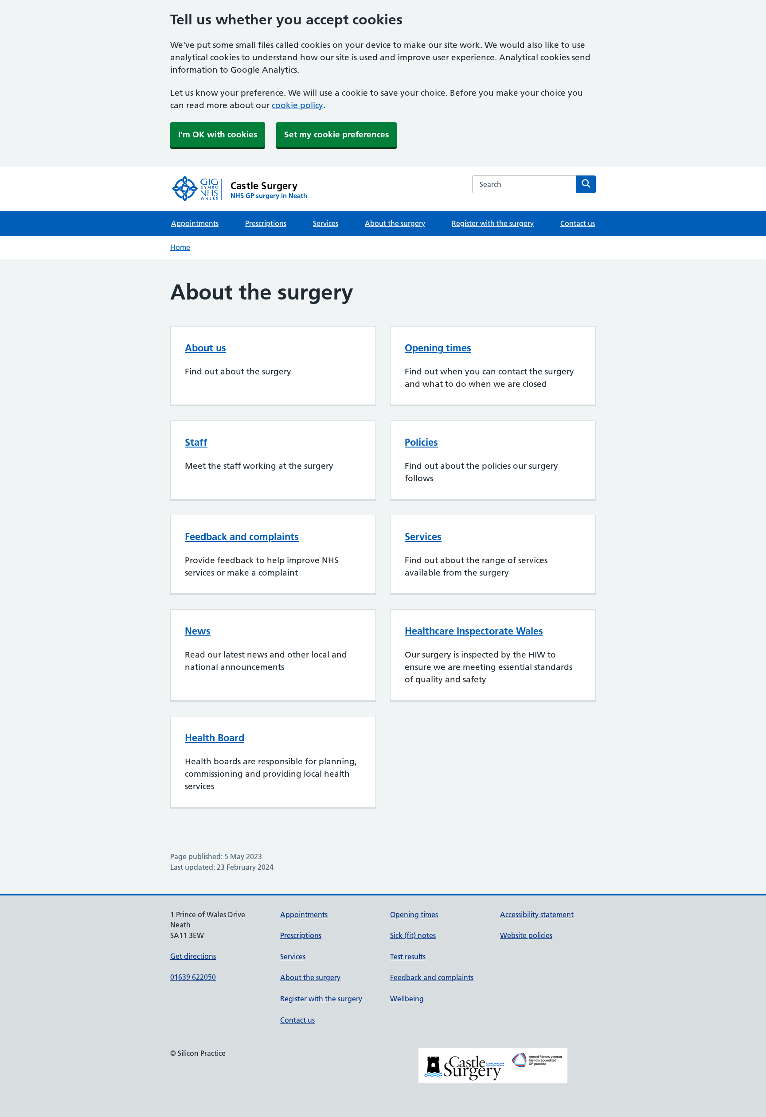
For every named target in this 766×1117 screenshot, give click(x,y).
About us (205, 348)
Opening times (438, 348)
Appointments (195, 223)
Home (180, 247)
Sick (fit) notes (413, 935)
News (198, 631)
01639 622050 (193, 977)
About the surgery (395, 223)
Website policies (526, 935)
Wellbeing (407, 998)
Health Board (214, 738)
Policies (421, 442)
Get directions (193, 956)
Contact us (577, 223)
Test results (408, 956)
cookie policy (297, 105)
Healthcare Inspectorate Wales (474, 631)
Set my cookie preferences (336, 134)
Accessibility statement (537, 914)
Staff (196, 442)
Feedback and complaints (242, 536)
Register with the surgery (493, 223)
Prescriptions (265, 223)
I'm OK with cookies (217, 134)
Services (325, 223)
